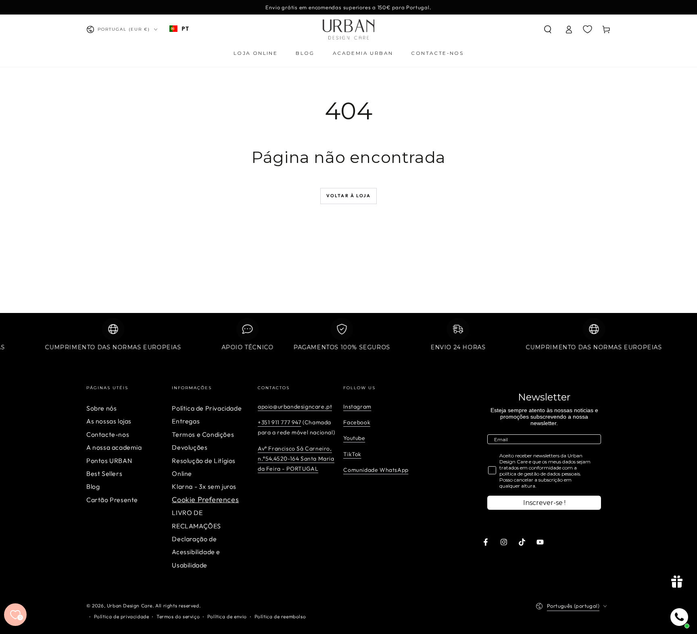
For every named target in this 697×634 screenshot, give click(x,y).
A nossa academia (114, 447)
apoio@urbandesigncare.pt (295, 406)
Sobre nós (101, 408)
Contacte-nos (107, 434)
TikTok (352, 454)
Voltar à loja (348, 195)
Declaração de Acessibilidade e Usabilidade (196, 552)
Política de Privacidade (207, 408)
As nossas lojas (108, 421)
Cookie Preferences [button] (205, 499)
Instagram (357, 406)
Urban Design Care (129, 606)
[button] (547, 29)
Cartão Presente (112, 500)
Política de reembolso (280, 616)
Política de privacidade (121, 616)
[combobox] (179, 29)
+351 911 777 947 (279, 422)
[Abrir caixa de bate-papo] (679, 617)
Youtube (354, 438)
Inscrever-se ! (544, 503)
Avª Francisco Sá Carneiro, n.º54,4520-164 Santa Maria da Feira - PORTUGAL (296, 458)
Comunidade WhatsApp (375, 469)
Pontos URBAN (109, 461)
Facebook (356, 422)
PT (185, 28)
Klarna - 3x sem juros (204, 486)
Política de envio (227, 616)
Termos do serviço (178, 616)
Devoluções (189, 447)
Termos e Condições (203, 434)
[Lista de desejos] (587, 29)
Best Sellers (104, 473)
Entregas (186, 421)
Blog (93, 486)
